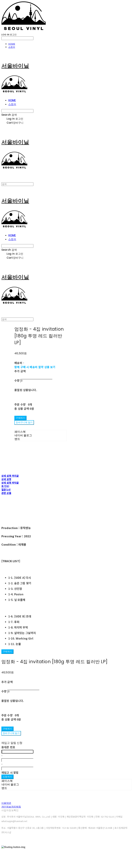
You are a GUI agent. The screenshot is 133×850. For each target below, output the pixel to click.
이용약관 (6, 803)
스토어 (11, 47)
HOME (11, 43)
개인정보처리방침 (11, 806)
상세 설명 (6, 479)
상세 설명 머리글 (10, 475)
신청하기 (7, 776)
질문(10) (6, 489)
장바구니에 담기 (11, 733)
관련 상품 (6, 493)
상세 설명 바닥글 (10, 482)
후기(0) (5, 486)
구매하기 (7, 651)
